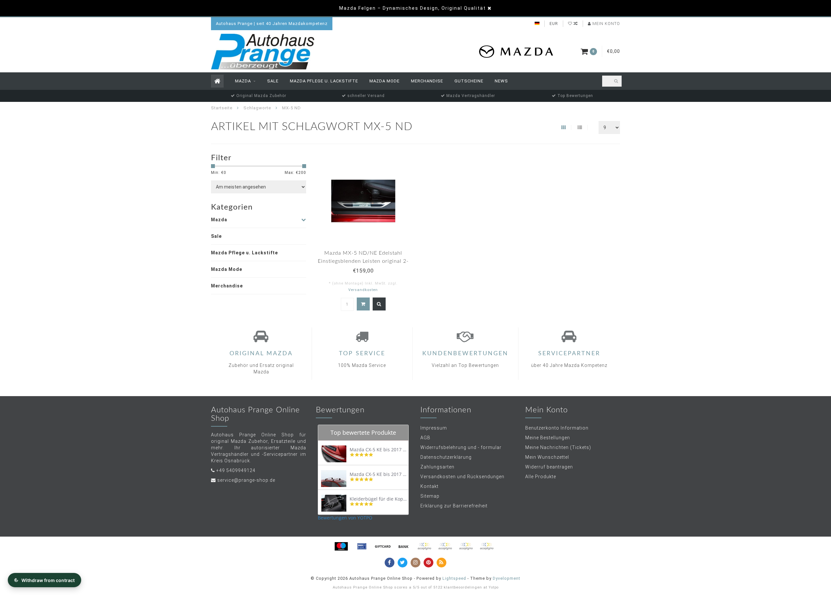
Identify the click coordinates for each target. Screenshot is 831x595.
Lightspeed (454, 578)
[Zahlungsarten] (341, 546)
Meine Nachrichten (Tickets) (558, 447)
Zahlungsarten (437, 466)
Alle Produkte (540, 476)
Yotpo (494, 587)
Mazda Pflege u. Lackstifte (324, 81)
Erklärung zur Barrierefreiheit (454, 505)
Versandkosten (363, 290)
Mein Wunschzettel (547, 457)
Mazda (243, 81)
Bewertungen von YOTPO (345, 518)
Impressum (433, 428)
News (501, 81)
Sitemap (430, 496)
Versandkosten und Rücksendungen (462, 476)
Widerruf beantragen (549, 466)
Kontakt (429, 486)
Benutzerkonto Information (557, 428)
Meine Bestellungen (547, 437)
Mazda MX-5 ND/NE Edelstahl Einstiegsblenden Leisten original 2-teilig (363, 261)
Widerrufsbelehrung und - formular (461, 447)
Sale (273, 81)
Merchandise (427, 81)
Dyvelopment (506, 578)
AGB (425, 437)
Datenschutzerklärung (446, 457)
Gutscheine (468, 81)
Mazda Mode (384, 81)
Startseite (221, 107)
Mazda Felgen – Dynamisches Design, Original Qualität (412, 8)
